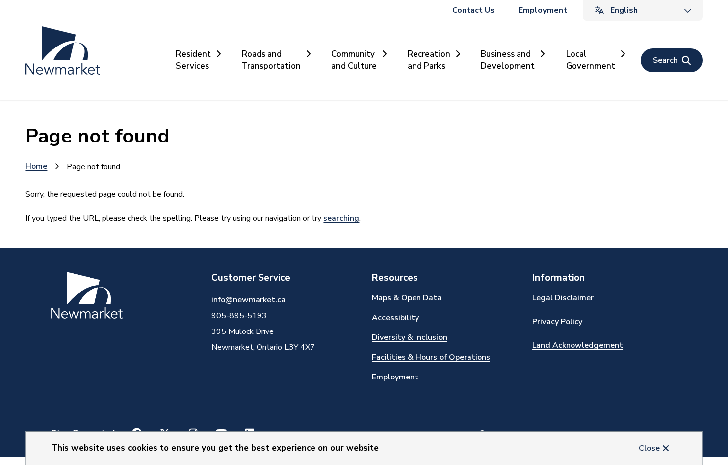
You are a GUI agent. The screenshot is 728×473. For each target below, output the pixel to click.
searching (341, 218)
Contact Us (473, 10)
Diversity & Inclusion (409, 337)
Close (649, 448)
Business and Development (508, 60)
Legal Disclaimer (563, 297)
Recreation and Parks (429, 60)
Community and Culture (354, 60)
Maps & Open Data (407, 297)
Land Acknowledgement (577, 345)
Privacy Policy (557, 321)
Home (36, 166)
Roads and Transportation (271, 60)
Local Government (590, 60)
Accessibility (395, 317)
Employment (543, 10)
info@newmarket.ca (248, 299)
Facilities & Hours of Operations (431, 357)
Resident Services (193, 60)
